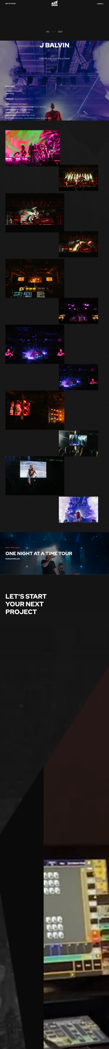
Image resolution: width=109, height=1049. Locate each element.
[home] (54, 3)
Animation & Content (13, 92)
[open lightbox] (34, 148)
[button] (100, 3)
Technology (9, 94)
